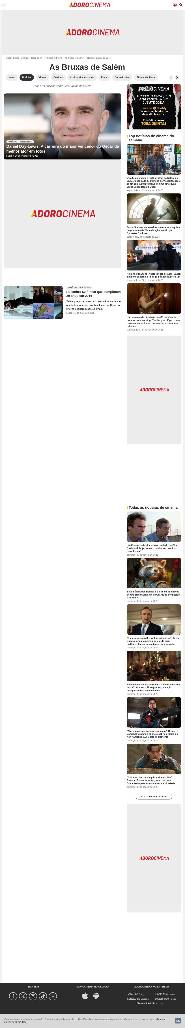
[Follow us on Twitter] (23, 996)
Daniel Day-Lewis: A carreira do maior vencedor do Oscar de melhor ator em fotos (62, 148)
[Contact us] (53, 996)
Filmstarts (159, 993)
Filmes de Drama (54, 58)
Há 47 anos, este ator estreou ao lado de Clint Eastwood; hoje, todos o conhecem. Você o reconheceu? (152, 548)
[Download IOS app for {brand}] (87, 995)
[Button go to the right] (177, 77)
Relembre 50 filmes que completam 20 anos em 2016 (93, 294)
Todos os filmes (38, 58)
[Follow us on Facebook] (13, 996)
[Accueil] (89, 5)
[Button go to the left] (171, 77)
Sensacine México (148, 1003)
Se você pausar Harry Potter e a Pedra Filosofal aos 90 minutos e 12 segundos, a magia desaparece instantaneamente (153, 687)
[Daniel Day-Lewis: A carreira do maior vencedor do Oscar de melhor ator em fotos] (62, 126)
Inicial (8, 58)
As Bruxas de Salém (74, 58)
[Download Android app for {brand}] (98, 995)
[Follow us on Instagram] (33, 996)
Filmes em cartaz (20, 58)
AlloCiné (133, 993)
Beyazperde (161, 998)
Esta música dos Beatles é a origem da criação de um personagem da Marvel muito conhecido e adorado (153, 594)
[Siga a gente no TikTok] (43, 996)
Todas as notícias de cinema (154, 796)
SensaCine (133, 998)
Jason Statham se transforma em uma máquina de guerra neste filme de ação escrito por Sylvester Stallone (153, 230)
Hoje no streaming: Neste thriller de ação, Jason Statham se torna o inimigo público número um (154, 275)
